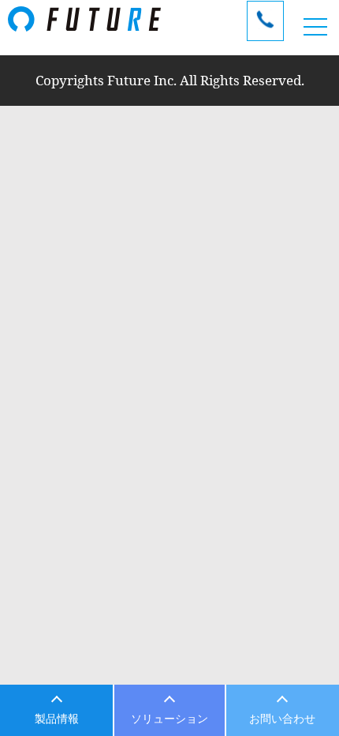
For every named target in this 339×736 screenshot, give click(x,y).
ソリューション (169, 718)
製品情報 (57, 718)
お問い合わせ (282, 718)
